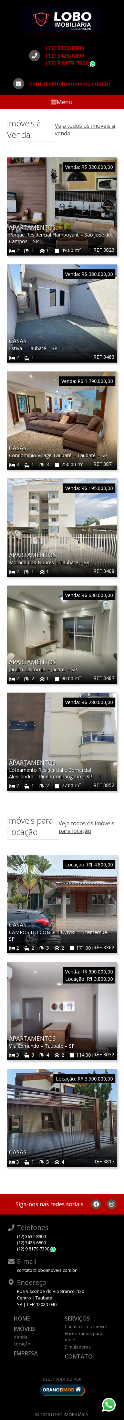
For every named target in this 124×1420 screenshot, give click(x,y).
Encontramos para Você (83, 1336)
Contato (79, 1356)
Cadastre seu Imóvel (86, 1326)
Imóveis (24, 1329)
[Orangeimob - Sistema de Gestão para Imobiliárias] (62, 1389)
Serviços (77, 1318)
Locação (22, 1344)
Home (22, 1318)
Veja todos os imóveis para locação (86, 827)
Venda (20, 1337)
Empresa (26, 1353)
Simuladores (78, 1347)
